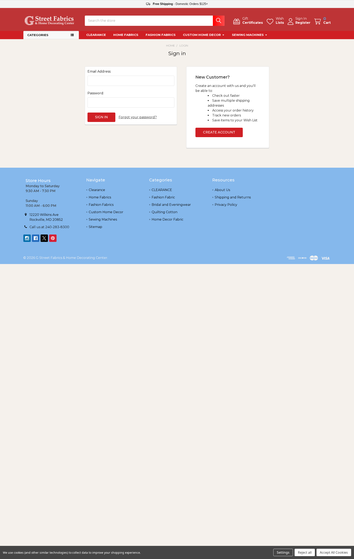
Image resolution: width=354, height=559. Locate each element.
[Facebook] (35, 238)
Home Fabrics (125, 35)
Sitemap (95, 227)
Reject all (305, 552)
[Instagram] (27, 238)
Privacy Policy (226, 205)
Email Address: (99, 71)
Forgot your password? (138, 117)
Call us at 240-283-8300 (49, 227)
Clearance (96, 35)
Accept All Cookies (334, 552)
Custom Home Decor (202, 35)
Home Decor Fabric (167, 219)
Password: (95, 93)
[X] (44, 238)
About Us (222, 190)
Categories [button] (37, 35)
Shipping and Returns (233, 197)
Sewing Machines (248, 35)
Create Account (219, 132)
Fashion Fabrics (161, 35)
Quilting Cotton (164, 212)
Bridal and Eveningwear (171, 205)
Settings (283, 552)
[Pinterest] (53, 238)
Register (302, 23)
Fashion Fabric (163, 197)
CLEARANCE (162, 190)
